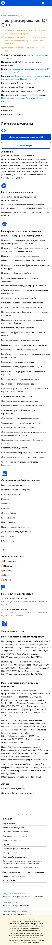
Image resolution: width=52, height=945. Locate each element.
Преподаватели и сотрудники (15, 836)
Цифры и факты (9, 823)
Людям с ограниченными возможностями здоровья (24, 872)
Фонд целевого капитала (13, 853)
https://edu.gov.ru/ (10, 902)
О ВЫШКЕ (7, 819)
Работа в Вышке (9, 880)
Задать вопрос (26, 145)
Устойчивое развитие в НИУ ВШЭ (16, 831)
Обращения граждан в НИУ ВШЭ (16, 848)
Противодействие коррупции (15, 857)
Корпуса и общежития (12, 840)
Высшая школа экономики (15, 3)
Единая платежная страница (14, 876)
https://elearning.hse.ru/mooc (15, 911)
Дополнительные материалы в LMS (26, 137)
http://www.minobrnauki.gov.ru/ (15, 893)
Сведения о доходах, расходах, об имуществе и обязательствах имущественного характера (22, 862)
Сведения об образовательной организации (21, 867)
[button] (19, 814)
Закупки (6, 844)
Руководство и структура (13, 827)
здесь (41, 926)
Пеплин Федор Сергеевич (13, 98)
